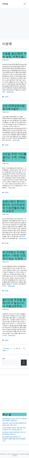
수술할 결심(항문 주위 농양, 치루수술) (14, 55)
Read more (10, 92)
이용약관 (15, 455)
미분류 (6, 96)
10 (19, 348)
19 (24, 348)
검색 (3, 358)
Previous (5, 348)
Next (5, 350)
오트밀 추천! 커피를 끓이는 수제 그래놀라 (14, 157)
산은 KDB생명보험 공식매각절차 (13, 107)
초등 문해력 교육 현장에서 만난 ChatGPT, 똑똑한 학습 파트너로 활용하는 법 (14, 438)
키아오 (5, 4)
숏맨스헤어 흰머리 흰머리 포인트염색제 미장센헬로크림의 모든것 (13, 206)
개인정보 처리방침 (24, 454)
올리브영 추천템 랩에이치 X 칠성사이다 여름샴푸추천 (14, 303)
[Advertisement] (14, 22)
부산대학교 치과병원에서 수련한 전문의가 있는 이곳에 (14, 255)
